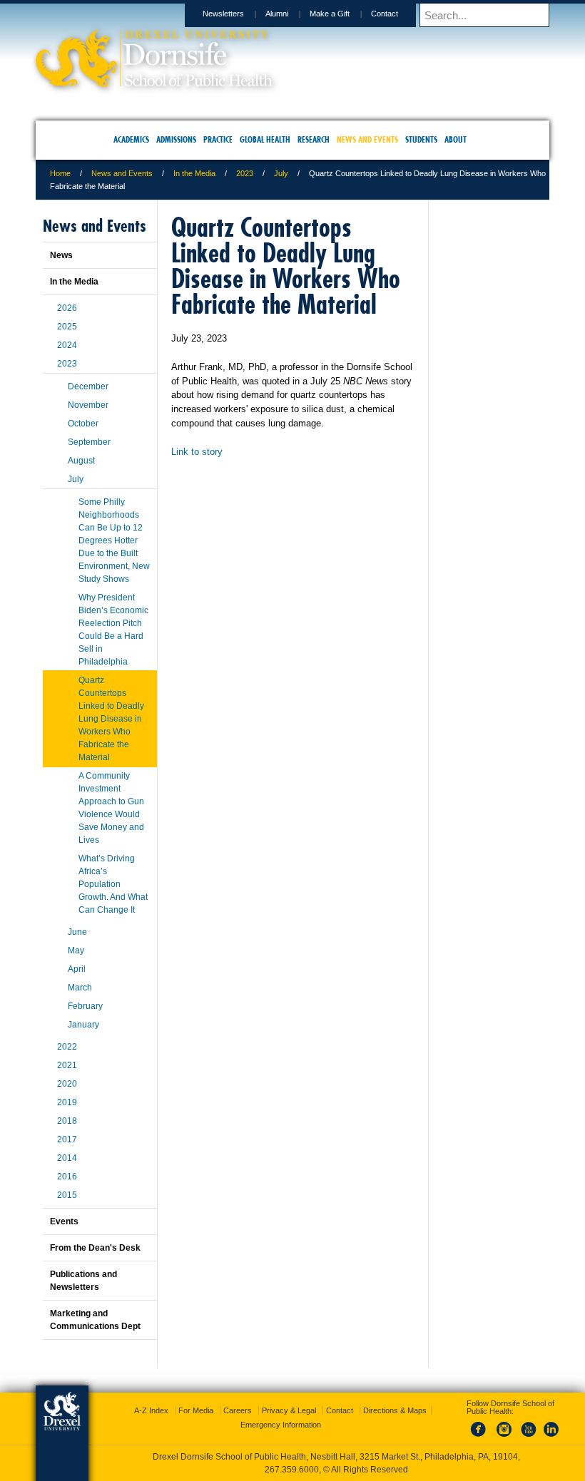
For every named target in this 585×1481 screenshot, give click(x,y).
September (89, 442)
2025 (67, 327)
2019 (67, 1102)
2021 (67, 1065)
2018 (67, 1121)
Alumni (276, 13)
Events (64, 1221)
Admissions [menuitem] (176, 139)
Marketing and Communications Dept (95, 1319)
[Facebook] (481, 1437)
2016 (67, 1177)
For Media (195, 1410)
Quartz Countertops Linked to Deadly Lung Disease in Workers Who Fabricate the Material (111, 718)
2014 (67, 1158)
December (88, 386)
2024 (67, 345)
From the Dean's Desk (95, 1248)
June (77, 932)
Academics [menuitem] (131, 139)
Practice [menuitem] (218, 139)
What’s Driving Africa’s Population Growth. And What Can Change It (113, 884)
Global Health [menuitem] (265, 139)
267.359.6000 (292, 1470)
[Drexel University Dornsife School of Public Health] (154, 82)
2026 (67, 308)
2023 (244, 173)
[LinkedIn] (551, 1437)
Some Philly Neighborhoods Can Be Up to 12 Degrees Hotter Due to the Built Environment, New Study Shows (114, 540)
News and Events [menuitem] (367, 139)
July (281, 173)
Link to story (197, 451)
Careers (237, 1410)
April (77, 969)
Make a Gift (330, 13)
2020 (67, 1084)
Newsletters (223, 13)
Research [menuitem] (313, 139)
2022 (67, 1047)
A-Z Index (151, 1410)
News (61, 255)
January (83, 1025)
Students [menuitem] (421, 139)
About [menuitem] (455, 139)
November (88, 405)
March (80, 988)
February (85, 1006)
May (76, 950)
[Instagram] (504, 1437)
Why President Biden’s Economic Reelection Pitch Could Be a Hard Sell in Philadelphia (113, 630)
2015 (67, 1195)
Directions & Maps (395, 1410)
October (83, 424)
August (81, 461)
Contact (384, 13)
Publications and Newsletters (83, 1280)
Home (60, 173)
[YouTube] (528, 1437)
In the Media (194, 173)
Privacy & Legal (289, 1410)
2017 (67, 1139)
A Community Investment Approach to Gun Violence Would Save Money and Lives (111, 808)
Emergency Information (280, 1424)
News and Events (122, 173)
